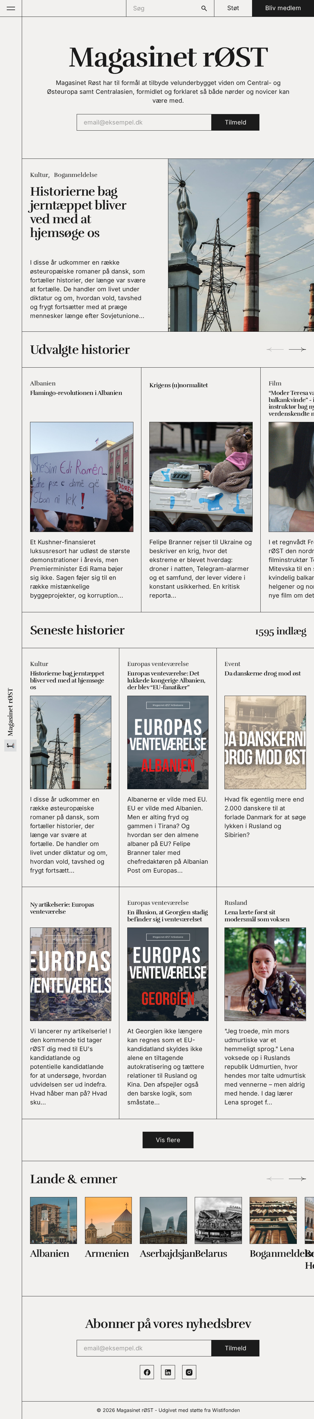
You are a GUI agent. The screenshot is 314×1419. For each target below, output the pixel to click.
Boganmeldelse (76, 175)
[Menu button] (11, 8)
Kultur (39, 175)
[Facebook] (147, 1372)
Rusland (235, 903)
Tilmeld (235, 122)
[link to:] (53, 1220)
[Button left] (275, 349)
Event (232, 664)
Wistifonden (226, 1410)
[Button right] (297, 349)
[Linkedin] (168, 1372)
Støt (233, 8)
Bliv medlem (283, 8)
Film (275, 383)
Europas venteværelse (158, 664)
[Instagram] (189, 1372)
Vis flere (168, 1140)
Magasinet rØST (135, 1410)
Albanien (43, 383)
